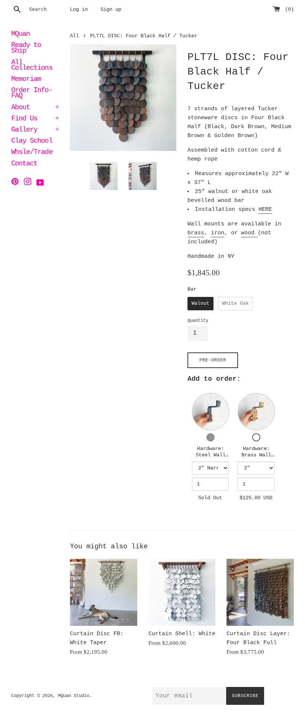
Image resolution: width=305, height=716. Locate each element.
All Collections (31, 66)
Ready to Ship (26, 48)
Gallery (35, 130)
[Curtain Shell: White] (182, 592)
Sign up (110, 9)
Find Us (35, 119)
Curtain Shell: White (181, 634)
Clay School (31, 141)
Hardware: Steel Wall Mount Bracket (210, 458)
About (35, 108)
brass (195, 233)
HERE (265, 209)
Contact (24, 164)
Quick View (211, 411)
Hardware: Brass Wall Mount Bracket (256, 458)
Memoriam (26, 79)
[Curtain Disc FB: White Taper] (103, 592)
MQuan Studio (73, 695)
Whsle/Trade (31, 152)
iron (217, 233)
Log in (79, 9)
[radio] (200, 303)
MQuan (20, 34)
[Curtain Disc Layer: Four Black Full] (260, 592)
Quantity (197, 320)
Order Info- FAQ (31, 94)
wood (249, 233)
